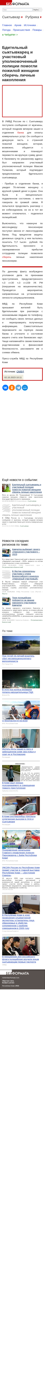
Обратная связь (8, 981)
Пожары (37, 30)
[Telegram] (18, 388)
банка (20, 132)
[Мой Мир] (25, 388)
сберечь (6, 257)
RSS (17, 986)
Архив (17, 25)
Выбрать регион (8, 983)
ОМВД (20, 371)
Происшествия (21, 30)
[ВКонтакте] (5, 388)
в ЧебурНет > (10, 34)
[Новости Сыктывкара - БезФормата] (15, 3)
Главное (7, 25)
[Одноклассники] (12, 388)
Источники (30, 25)
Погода (6, 30)
